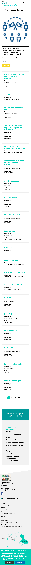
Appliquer (6, 65)
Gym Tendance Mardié (13, 285)
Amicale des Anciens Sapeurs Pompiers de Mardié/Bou (13, 128)
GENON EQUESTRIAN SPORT (15, 273)
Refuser (9, 562)
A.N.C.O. (7, 95)
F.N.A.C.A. (8, 248)
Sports (8, 432)
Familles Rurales (11, 260)
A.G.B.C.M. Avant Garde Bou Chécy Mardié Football (14, 76)
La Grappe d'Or (10, 331)
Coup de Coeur (10, 198)
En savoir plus (20, 558)
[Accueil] (10, 3)
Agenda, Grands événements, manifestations (12, 458)
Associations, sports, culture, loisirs (15, 414)
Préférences (4, 559)
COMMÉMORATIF (14, 52)
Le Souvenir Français (13, 364)
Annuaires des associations (11, 428)
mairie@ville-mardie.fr (8, 490)
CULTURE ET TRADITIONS (16, 51)
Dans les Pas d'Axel (12, 214)
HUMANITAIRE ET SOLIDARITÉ (12, 54)
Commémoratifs (12, 440)
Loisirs (8, 437)
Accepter (19, 562)
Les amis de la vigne (12, 381)
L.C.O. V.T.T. (9, 314)
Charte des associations (15, 445)
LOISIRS (5, 52)
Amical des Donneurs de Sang (14, 108)
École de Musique (11, 231)
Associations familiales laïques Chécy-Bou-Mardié (14, 162)
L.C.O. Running (10, 297)
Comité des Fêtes (11, 181)
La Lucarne (8, 347)
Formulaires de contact (10, 498)
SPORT (5, 51)
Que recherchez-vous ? (9, 58)
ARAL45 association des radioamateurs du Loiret (14, 147)
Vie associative (12, 425)
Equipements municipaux (11, 452)
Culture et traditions (13, 434)
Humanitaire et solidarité (15, 442)
